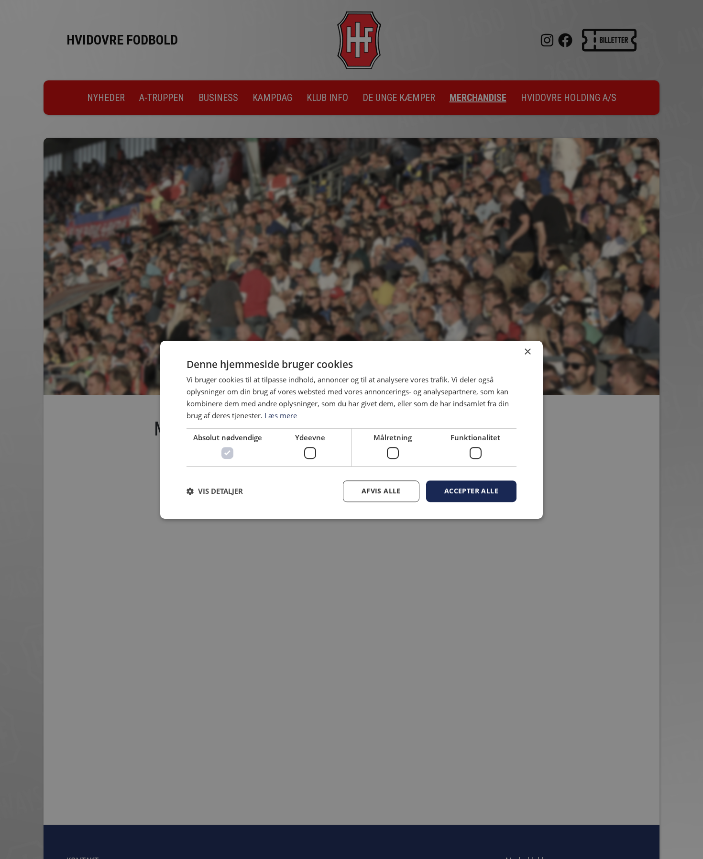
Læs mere (280, 415)
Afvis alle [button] (381, 490)
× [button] (527, 352)
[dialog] (351, 430)
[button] (215, 491)
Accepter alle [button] (471, 490)
